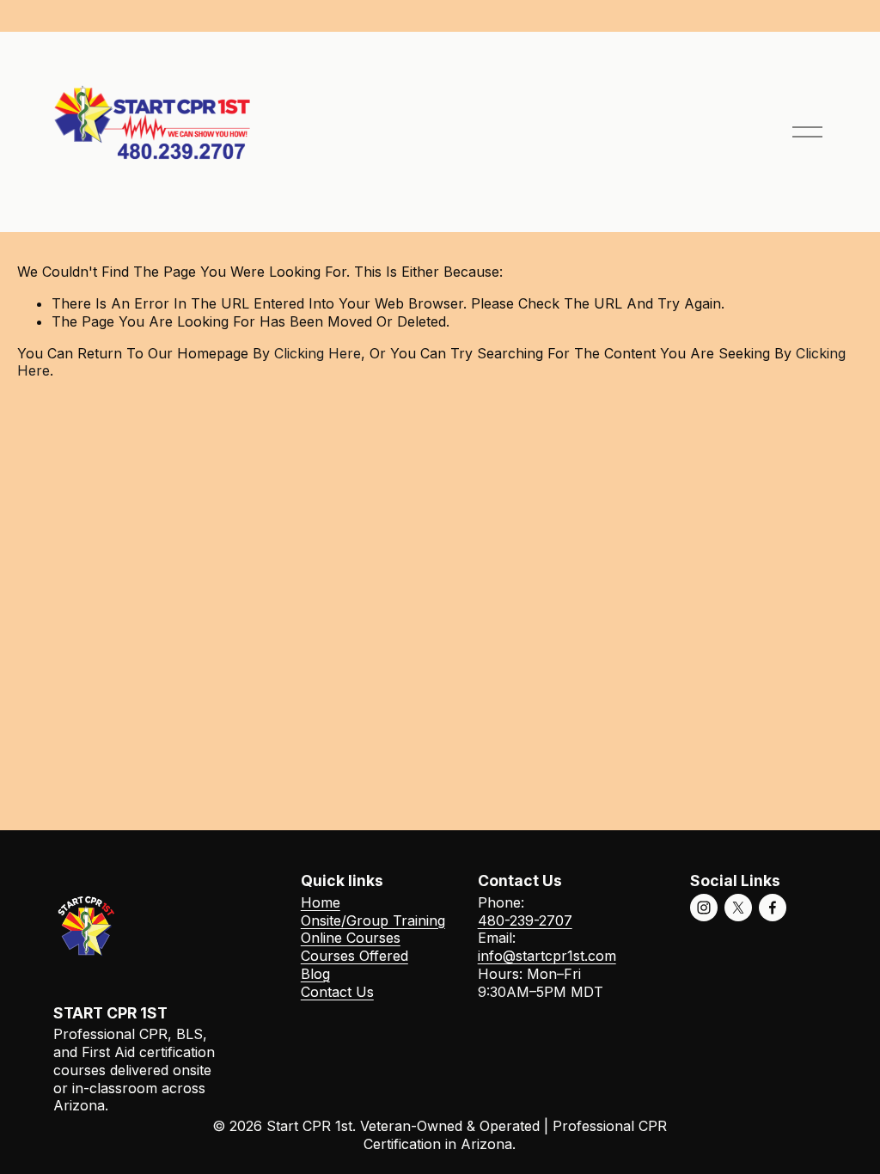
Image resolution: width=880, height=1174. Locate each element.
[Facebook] (772, 907)
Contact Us (337, 991)
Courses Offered (354, 955)
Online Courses (350, 937)
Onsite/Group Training (373, 920)
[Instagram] (704, 907)
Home (320, 902)
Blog (315, 973)
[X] (738, 907)
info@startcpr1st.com (547, 955)
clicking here (317, 353)
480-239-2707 (525, 920)
